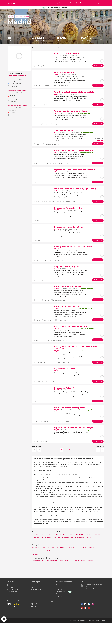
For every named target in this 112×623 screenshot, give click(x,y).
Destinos (34, 585)
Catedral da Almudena (94, 534)
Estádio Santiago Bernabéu (76, 534)
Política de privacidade (93, 620)
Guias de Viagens (37, 589)
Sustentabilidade (12, 589)
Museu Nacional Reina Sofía (51, 538)
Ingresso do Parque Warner (17, 90)
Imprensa (10, 587)
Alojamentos (60, 594)
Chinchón (90, 560)
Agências (59, 589)
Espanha (10, 16)
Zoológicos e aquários (54, 551)
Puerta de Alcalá (67, 538)
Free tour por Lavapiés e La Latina (17, 76)
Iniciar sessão (88, 3)
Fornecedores (60, 585)
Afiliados (58, 587)
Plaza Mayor (36, 538)
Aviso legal (83, 620)
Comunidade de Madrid (22, 16)
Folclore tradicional (89, 547)
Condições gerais (74, 620)
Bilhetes (63, 547)
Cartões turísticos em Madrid (72, 551)
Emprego (59, 596)
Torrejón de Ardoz (38, 560)
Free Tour (54, 547)
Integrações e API (62, 591)
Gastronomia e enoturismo (91, 551)
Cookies (103, 620)
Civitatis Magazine (37, 587)
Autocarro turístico (38, 551)
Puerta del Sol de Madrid (83, 538)
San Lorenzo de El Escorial (54, 560)
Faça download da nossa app (42, 601)
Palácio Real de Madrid (39, 534)
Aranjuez (68, 560)
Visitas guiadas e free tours (40, 547)
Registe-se (99, 3)
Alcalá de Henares (79, 560)
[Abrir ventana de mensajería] (4, 619)
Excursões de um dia (74, 547)
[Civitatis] (13, 3)
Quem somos (11, 585)
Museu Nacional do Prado (57, 534)
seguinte (97, 450)
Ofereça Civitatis (12, 591)
